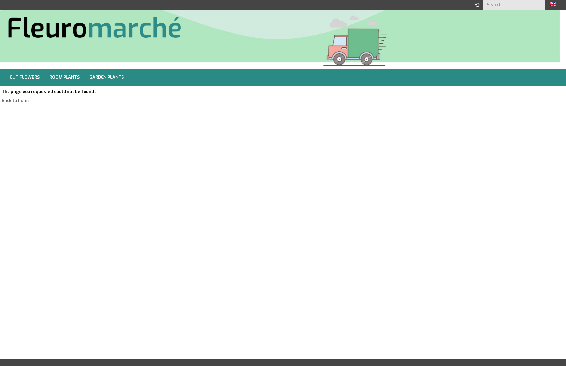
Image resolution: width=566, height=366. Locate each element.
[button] (553, 5)
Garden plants (106, 77)
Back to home (16, 100)
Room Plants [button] (64, 77)
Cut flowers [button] (25, 77)
